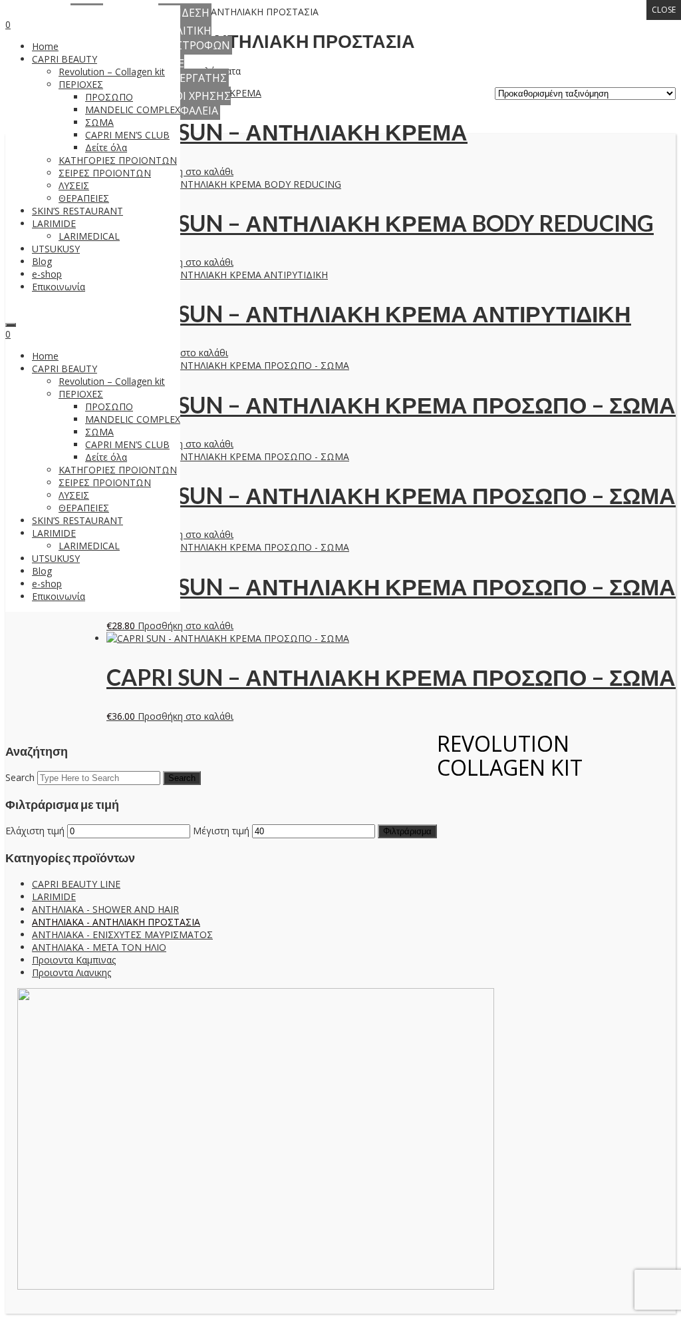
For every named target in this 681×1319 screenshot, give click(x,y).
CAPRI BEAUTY (64, 59)
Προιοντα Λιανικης (71, 972)
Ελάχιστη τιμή (35, 830)
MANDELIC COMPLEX (132, 109)
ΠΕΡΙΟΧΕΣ (81, 84)
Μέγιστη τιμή (221, 830)
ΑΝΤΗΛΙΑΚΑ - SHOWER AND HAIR (105, 909)
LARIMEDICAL (89, 236)
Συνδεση (184, 12)
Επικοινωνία (58, 286)
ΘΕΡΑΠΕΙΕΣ (84, 198)
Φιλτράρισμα (407, 831)
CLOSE (664, 9)
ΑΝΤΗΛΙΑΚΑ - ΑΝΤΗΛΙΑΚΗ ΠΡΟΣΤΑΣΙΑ (116, 922)
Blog (42, 261)
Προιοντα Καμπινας (74, 959)
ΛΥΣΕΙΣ (74, 185)
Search (20, 777)
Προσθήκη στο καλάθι (185, 171)
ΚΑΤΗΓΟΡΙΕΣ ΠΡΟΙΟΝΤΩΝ (118, 160)
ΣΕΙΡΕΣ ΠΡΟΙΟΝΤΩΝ (105, 172)
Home (45, 46)
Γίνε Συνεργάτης (192, 70)
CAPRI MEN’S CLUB (127, 135)
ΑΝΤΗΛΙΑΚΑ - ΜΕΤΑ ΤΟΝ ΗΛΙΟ (99, 947)
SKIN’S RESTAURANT (77, 210)
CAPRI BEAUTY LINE (76, 884)
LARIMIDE (54, 223)
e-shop (47, 274)
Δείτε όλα (106, 147)
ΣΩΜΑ (99, 122)
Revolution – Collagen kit (112, 71)
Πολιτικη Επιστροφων (194, 38)
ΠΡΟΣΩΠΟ (109, 97)
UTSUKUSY (56, 248)
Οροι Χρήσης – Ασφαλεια (194, 103)
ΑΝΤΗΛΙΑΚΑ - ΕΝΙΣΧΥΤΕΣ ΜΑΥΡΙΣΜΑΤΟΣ (122, 934)
